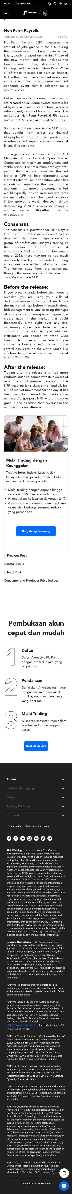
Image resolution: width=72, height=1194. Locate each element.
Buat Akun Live (36, 746)
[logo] (38, 13)
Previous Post (17, 555)
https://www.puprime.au (22, 1025)
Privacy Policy (14, 826)
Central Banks (14, 564)
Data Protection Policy (37, 826)
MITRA (7, 4)
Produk (11, 779)
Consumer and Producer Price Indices (31, 580)
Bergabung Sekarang (36, 531)
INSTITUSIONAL (23, 4)
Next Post (14, 572)
